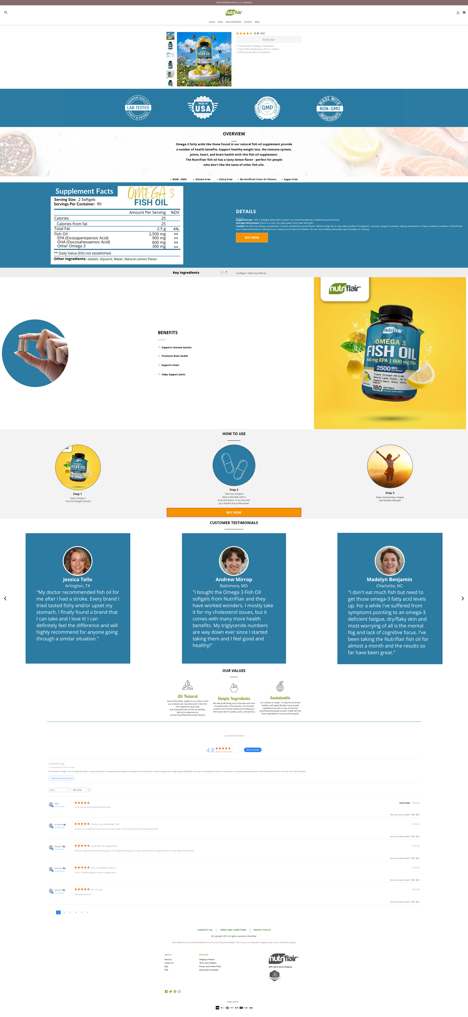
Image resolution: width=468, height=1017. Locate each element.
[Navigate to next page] (87, 912)
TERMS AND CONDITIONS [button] (233, 930)
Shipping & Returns (207, 959)
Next (229, 59)
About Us (168, 959)
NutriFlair (236, 1002)
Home (212, 22)
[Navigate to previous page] (52, 912)
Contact (248, 22)
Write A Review (253, 750)
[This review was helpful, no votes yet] (413, 814)
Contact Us (169, 963)
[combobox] (58, 790)
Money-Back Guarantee (208, 970)
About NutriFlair (233, 22)
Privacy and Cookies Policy (210, 966)
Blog (257, 22)
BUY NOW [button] (252, 237)
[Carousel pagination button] (170, 36)
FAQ (166, 970)
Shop (220, 22)
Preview (179, 59)
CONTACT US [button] (204, 930)
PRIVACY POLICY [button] (262, 930)
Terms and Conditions (208, 963)
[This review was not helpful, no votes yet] (417, 814)
